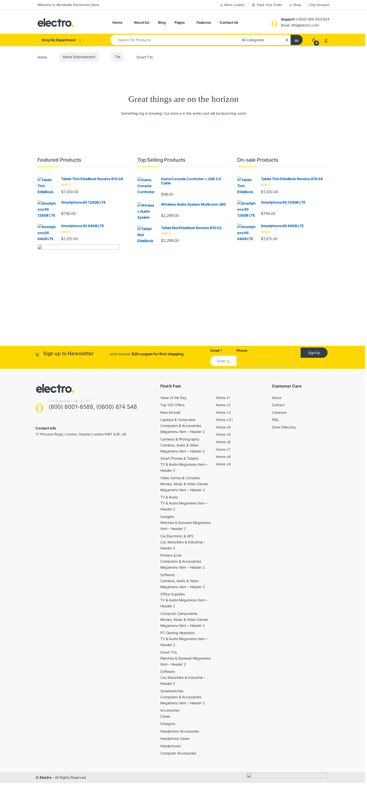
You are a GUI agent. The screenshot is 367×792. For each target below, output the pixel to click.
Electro (46, 777)
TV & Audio (169, 497)
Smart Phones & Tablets (179, 458)
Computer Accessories (178, 753)
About (276, 398)
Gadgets (167, 516)
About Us (141, 22)
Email (216, 350)
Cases (165, 716)
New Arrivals (170, 412)
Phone (241, 350)
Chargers (167, 724)
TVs (118, 57)
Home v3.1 (224, 419)
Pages (180, 22)
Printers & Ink (171, 555)
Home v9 (223, 464)
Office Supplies (172, 594)
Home (117, 22)
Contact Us (229, 22)
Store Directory (284, 427)
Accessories (169, 710)
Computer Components (178, 613)
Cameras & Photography (179, 439)
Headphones (170, 746)
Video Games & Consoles (180, 478)
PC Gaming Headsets (177, 633)
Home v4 (223, 427)
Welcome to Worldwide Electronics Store (68, 5)
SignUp (314, 353)
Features (203, 22)
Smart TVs (168, 652)
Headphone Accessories (179, 731)
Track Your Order (269, 5)
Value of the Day (173, 398)
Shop (297, 5)
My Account (320, 5)
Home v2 (223, 405)
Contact (278, 405)
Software (167, 575)
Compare (279, 412)
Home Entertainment (79, 57)
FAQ (275, 419)
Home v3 (223, 412)
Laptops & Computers (177, 419)
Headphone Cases (175, 738)
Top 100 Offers (172, 405)
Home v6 (223, 442)
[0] (313, 39)
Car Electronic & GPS (176, 536)
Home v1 (223, 398)
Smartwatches (171, 691)
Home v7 (223, 449)
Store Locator (234, 5)
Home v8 (223, 456)
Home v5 (223, 434)
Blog (162, 22)
